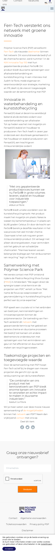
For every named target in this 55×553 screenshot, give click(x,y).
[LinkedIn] (33, 427)
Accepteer (9, 549)
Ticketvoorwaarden (16, 524)
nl (46, 3)
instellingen (46, 544)
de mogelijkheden (33, 410)
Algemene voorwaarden (33, 518)
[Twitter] (27, 427)
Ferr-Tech (9, 51)
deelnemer (34, 51)
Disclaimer (27, 530)
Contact (13, 518)
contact (20, 418)
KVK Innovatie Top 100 (15, 62)
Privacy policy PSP (39, 524)
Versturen (27, 489)
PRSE (7, 282)
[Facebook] (22, 427)
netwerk (27, 322)
